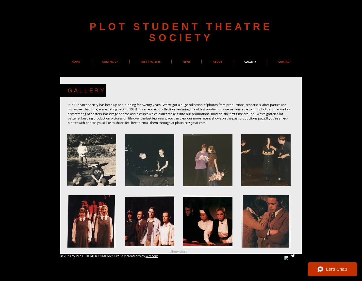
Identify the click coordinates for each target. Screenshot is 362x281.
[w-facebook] (286, 258)
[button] (91, 160)
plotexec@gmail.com (190, 122)
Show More (178, 251)
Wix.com (152, 256)
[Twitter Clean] (293, 256)
